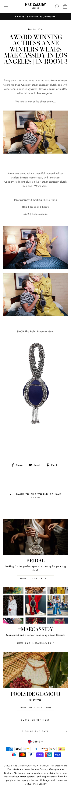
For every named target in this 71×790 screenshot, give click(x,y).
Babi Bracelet (38, 331)
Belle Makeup (40, 214)
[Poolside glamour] (35, 670)
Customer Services (35, 720)
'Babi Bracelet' (40, 85)
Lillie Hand (50, 200)
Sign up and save (35, 731)
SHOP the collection (35, 707)
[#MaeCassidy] (35, 605)
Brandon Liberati (39, 207)
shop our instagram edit (35, 643)
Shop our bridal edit (35, 578)
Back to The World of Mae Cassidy (38, 496)
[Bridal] (35, 537)
